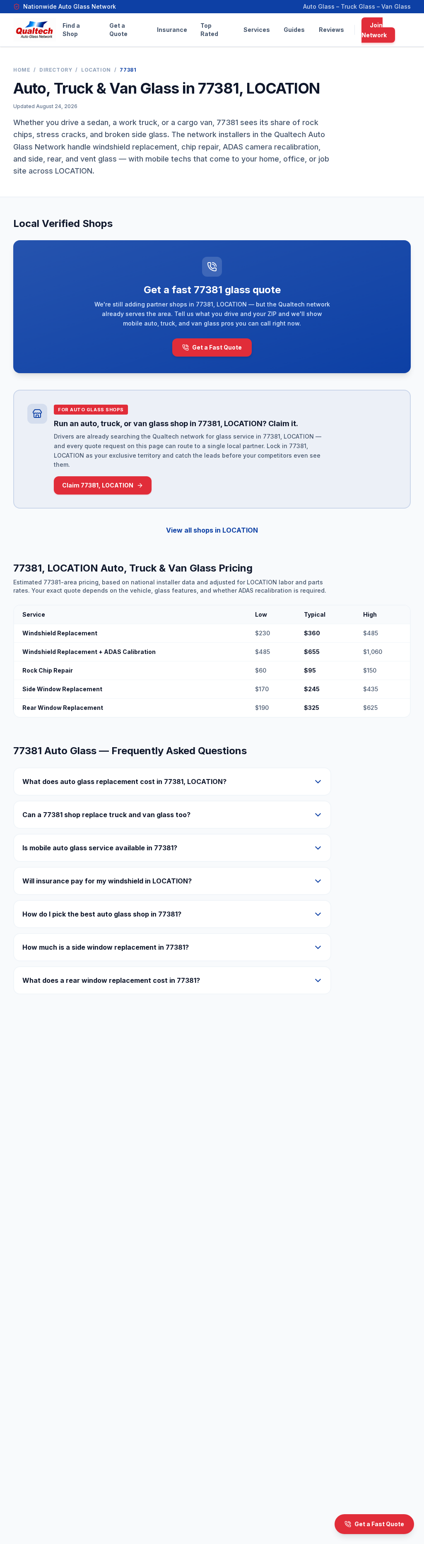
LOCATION (96, 70)
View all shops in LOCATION (212, 530)
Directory (55, 70)
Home (21, 70)
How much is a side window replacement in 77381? (105, 947)
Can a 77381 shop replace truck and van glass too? (106, 815)
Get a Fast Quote (217, 347)
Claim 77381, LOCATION (97, 485)
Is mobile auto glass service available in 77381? (99, 848)
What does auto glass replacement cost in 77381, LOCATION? (124, 781)
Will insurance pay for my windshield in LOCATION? (107, 881)
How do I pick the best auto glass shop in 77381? (101, 914)
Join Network (374, 30)
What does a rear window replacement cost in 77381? (111, 980)
